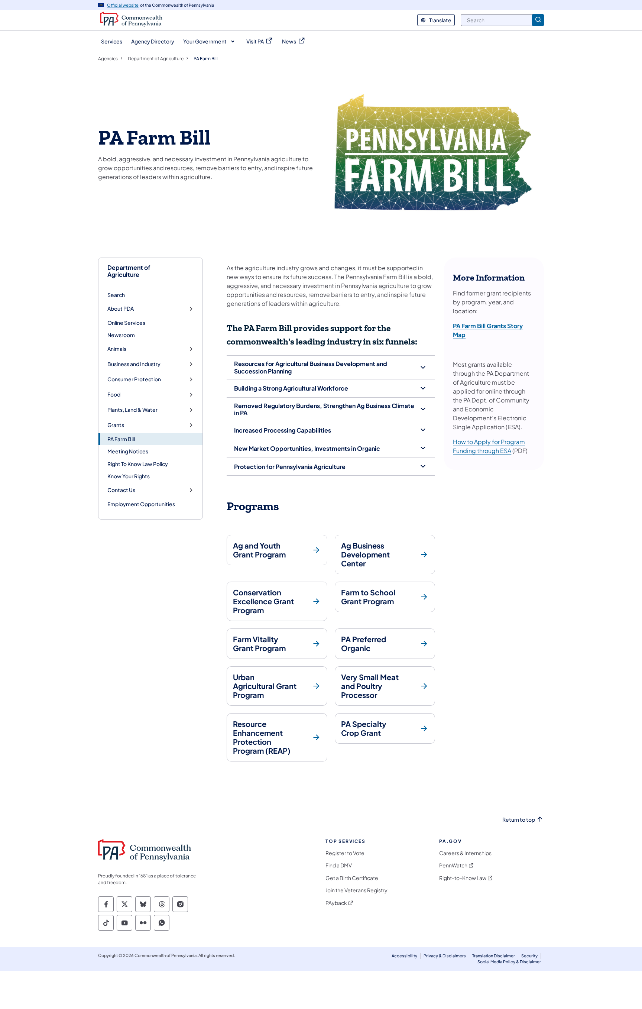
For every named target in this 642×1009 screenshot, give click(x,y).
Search (116, 294)
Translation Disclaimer (493, 955)
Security (529, 955)
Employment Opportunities (141, 504)
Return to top (518, 819)
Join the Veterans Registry (356, 890)
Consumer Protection (134, 379)
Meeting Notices (127, 451)
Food (113, 394)
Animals (116, 349)
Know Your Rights (128, 476)
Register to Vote (344, 853)
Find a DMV (338, 865)
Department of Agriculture (128, 271)
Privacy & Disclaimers (445, 955)
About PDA (120, 308)
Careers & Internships (465, 853)
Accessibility (404, 955)
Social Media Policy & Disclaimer (509, 961)
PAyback (336, 903)
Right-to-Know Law (462, 878)
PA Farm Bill (121, 439)
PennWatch (453, 865)
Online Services (126, 322)
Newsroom (121, 335)
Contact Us (121, 490)
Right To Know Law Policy (137, 463)
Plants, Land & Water (132, 410)
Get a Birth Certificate (351, 878)
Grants (115, 425)
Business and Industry (133, 364)
